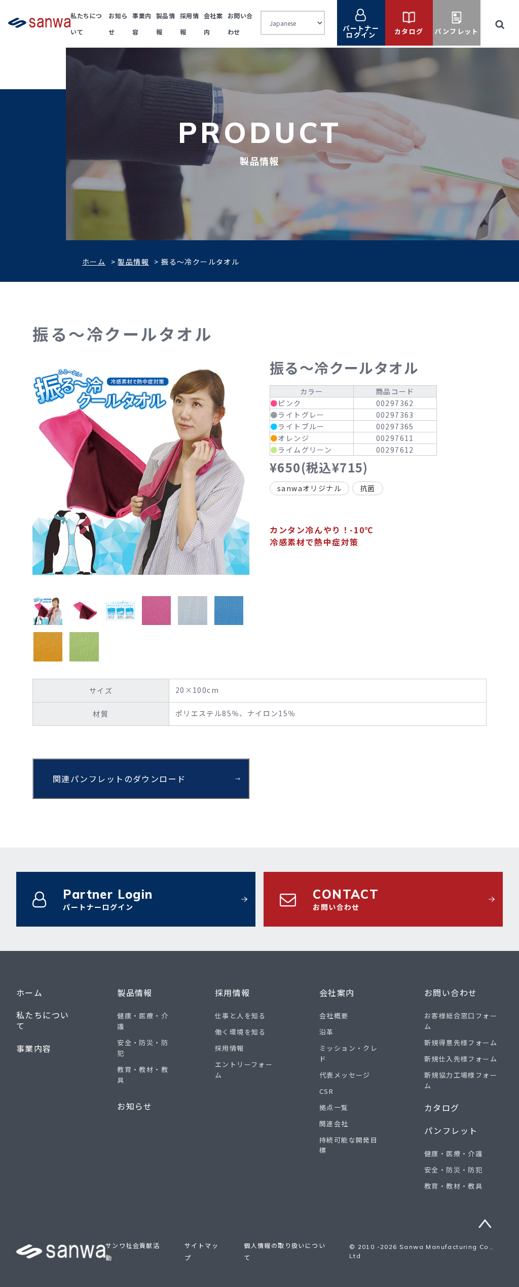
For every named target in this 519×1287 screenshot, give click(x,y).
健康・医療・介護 (453, 1153)
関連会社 (334, 1123)
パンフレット (450, 1130)
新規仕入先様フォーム (460, 1058)
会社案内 (337, 992)
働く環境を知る (240, 1032)
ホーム (93, 261)
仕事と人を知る (240, 1015)
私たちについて (42, 1020)
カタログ (442, 1107)
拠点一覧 (334, 1107)
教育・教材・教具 (453, 1186)
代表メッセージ (344, 1075)
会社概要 (334, 1015)
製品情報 (133, 261)
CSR (326, 1091)
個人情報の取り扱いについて (284, 1251)
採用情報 (232, 992)
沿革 (326, 1032)
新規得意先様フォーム (460, 1042)
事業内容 (34, 1048)
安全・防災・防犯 (453, 1169)
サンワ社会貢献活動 (132, 1251)
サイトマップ (201, 1251)
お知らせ (135, 1106)
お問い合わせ (450, 992)
